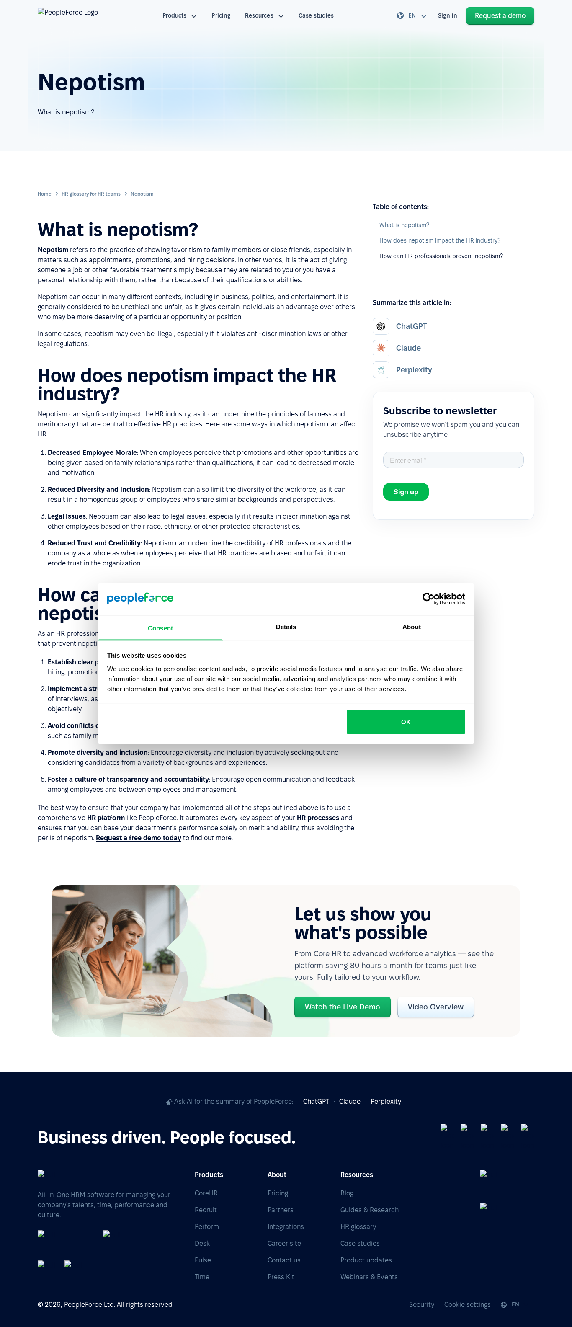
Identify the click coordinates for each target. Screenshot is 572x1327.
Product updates (366, 1260)
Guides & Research (369, 1209)
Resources (259, 15)
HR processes (318, 817)
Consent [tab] (160, 627)
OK (406, 721)
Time (202, 1277)
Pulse (203, 1260)
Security (421, 1304)
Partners (281, 1209)
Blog (346, 1193)
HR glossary (358, 1226)
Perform (207, 1226)
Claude (350, 1101)
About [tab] (411, 626)
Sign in (448, 15)
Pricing (221, 15)
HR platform (106, 817)
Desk (202, 1243)
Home (45, 193)
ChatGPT (316, 1101)
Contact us (284, 1260)
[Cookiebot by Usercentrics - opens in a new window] (428, 599)
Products (174, 15)
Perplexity (386, 1101)
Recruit (206, 1209)
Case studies (316, 15)
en (412, 15)
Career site (284, 1243)
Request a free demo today (138, 838)
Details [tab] (286, 626)
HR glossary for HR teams (91, 193)
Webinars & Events (369, 1277)
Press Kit (281, 1277)
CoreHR (206, 1193)
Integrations (286, 1226)
